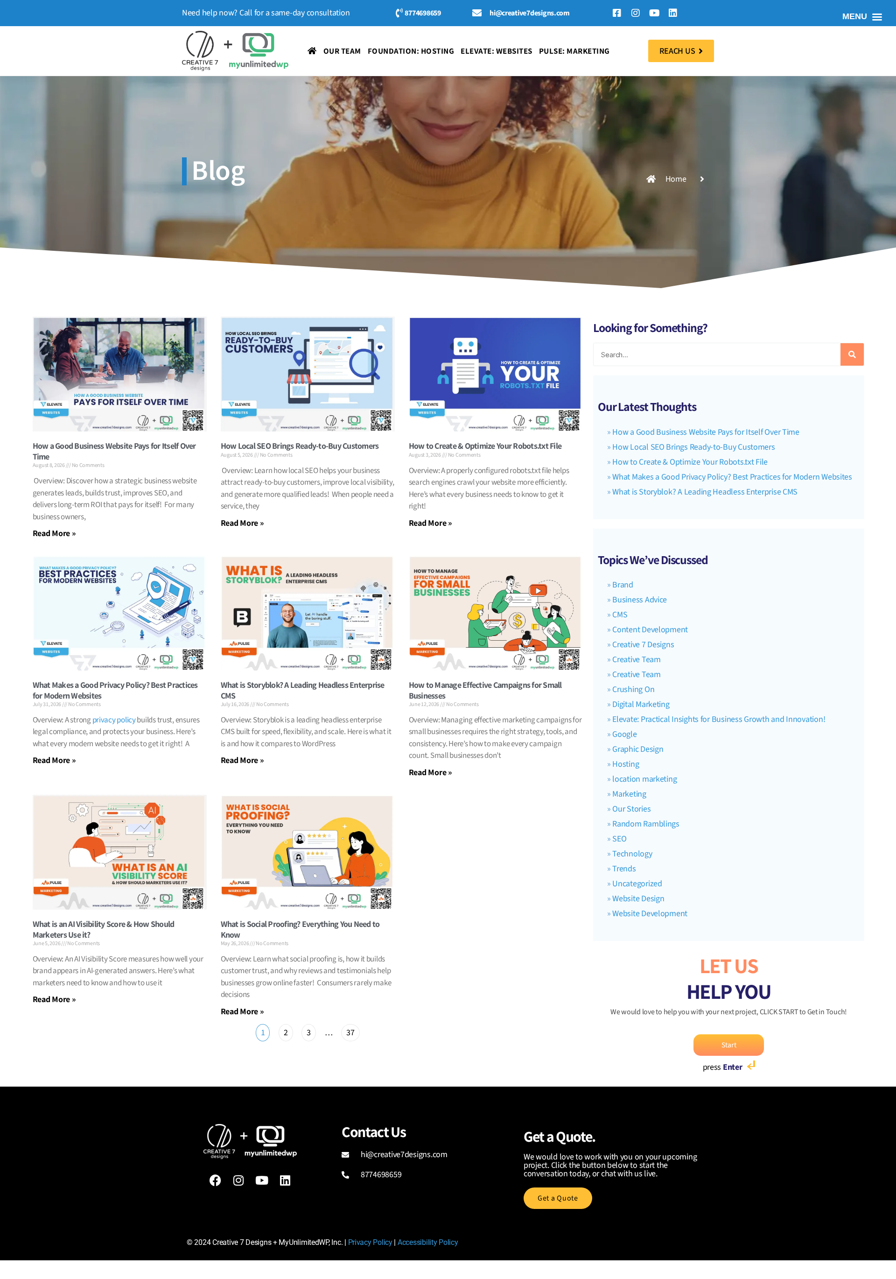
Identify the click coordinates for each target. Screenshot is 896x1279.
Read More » (54, 533)
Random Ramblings (645, 824)
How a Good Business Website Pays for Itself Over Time (114, 451)
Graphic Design (637, 749)
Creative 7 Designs (643, 644)
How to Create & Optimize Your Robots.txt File (485, 445)
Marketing (629, 794)
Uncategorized (637, 884)
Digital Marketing (640, 704)
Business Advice (639, 600)
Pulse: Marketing (574, 51)
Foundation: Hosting (411, 51)
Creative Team (636, 659)
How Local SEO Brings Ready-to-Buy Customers (300, 445)
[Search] (852, 354)
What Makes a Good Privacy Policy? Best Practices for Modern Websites (115, 690)
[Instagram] (635, 13)
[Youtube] (654, 13)
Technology (632, 854)
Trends (624, 869)
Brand (622, 585)
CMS (619, 615)
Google (624, 734)
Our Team (342, 51)
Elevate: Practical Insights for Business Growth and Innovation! (718, 719)
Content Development (650, 630)
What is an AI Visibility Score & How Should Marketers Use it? (104, 929)
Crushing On (633, 689)
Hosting (625, 764)
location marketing (644, 779)
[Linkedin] (673, 13)
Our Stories (631, 809)
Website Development (649, 913)
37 (350, 1031)
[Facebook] (215, 1180)
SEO (619, 839)
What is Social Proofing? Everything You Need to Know (300, 929)
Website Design (638, 898)
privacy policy (114, 720)
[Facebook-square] (617, 13)
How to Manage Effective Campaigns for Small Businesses (485, 690)
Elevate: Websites (496, 51)
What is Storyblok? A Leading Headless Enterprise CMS (303, 690)
